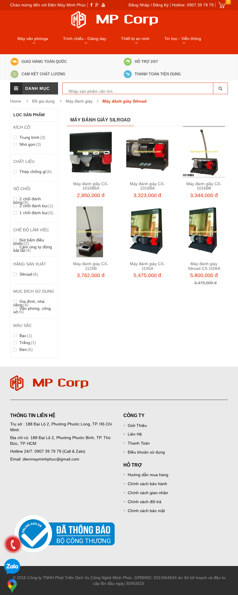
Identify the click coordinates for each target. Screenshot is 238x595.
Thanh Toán (139, 443)
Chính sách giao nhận (148, 492)
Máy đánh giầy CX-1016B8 (203, 185)
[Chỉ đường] (12, 585)
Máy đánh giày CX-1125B (90, 265)
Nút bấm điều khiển (28, 241)
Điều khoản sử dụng (146, 452)
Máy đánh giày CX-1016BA (147, 185)
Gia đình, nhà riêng (28, 303)
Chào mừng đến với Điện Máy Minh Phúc (48, 5)
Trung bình (31, 137)
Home (15, 101)
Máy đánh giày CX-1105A (147, 265)
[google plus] (97, 5)
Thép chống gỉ (35, 171)
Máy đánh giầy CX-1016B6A (90, 185)
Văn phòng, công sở (32, 310)
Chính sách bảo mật (146, 510)
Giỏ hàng (221, 5)
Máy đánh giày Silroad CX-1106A (204, 265)
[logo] (49, 378)
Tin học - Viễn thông (182, 38)
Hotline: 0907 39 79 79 (193, 5)
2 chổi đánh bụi (35, 206)
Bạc (25, 335)
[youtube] (103, 5)
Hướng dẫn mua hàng (148, 474)
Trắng (27, 342)
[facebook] (91, 5)
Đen (25, 349)
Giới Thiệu (137, 425)
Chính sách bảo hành (147, 483)
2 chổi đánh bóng (27, 200)
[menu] (16, 88)
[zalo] (12, 567)
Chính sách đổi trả (144, 501)
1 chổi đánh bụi (35, 212)
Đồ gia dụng (44, 101)
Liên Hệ (135, 434)
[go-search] (220, 88)
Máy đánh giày (79, 101)
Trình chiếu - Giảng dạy (84, 38)
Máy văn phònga (32, 38)
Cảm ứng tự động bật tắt (32, 248)
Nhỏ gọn (29, 144)
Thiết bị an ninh (135, 38)
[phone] (13, 544)
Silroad (28, 274)
